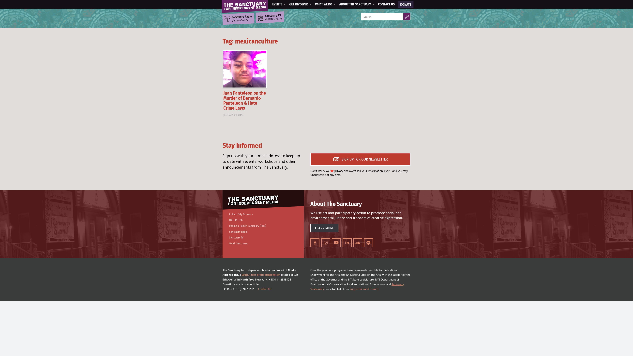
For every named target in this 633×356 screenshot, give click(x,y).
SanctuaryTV (236, 237)
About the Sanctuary (355, 4)
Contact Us (386, 4)
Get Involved (298, 4)
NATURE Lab (236, 220)
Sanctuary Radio (238, 232)
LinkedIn (347, 242)
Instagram (325, 242)
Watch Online (273, 17)
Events (277, 4)
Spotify (368, 242)
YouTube (336, 242)
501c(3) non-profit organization (261, 275)
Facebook (314, 242)
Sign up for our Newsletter (365, 159)
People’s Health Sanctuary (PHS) (247, 226)
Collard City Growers (241, 214)
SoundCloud (357, 242)
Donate (405, 4)
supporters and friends (364, 289)
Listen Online (242, 18)
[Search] (406, 16)
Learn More (324, 228)
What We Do (323, 4)
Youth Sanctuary (238, 243)
